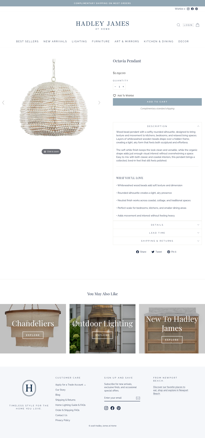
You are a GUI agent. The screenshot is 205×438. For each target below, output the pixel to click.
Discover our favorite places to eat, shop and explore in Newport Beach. (170, 390)
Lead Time (157, 233)
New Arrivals (55, 41)
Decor (183, 41)
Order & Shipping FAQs (67, 410)
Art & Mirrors (127, 41)
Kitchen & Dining (159, 41)
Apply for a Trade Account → (70, 384)
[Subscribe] (138, 398)
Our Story (60, 390)
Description (157, 126)
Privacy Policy (62, 420)
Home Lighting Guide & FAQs (70, 405)
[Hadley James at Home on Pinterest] (119, 408)
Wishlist (180, 9)
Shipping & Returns (157, 241)
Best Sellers (27, 41)
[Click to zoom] (51, 103)
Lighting (79, 41)
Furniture (101, 41)
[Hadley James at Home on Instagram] (106, 408)
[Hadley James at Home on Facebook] (112, 408)
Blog (57, 394)
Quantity (120, 80)
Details (157, 225)
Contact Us (61, 415)
